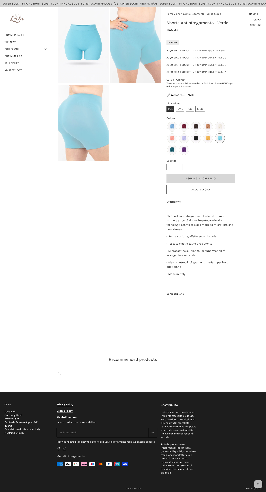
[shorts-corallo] (172, 138)
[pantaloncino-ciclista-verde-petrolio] (172, 150)
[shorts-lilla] (184, 138)
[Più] (180, 167)
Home (169, 13)
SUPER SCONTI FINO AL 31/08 (57, 3)
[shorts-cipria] (219, 126)
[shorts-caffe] (196, 126)
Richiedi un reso (67, 417)
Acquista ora (200, 189)
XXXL (200, 108)
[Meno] (169, 167)
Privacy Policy (65, 404)
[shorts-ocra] (208, 138)
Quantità (171, 160)
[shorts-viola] (184, 150)
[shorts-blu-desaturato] (172, 126)
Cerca (8, 404)
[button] (26, 49)
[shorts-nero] (196, 138)
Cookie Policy (65, 410)
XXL (190, 108)
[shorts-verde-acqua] (219, 138)
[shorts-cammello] (208, 126)
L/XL (180, 108)
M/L (170, 108)
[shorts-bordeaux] (184, 126)
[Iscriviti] (152, 432)
